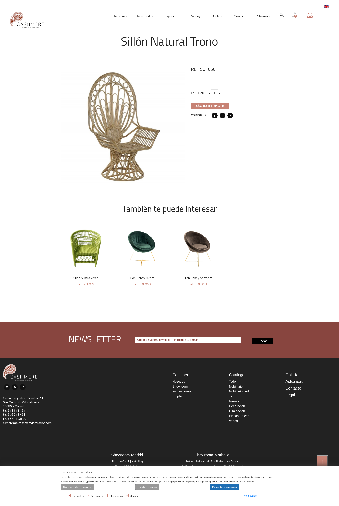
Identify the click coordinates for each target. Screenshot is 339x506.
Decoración (237, 406)
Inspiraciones (181, 391)
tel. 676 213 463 (14, 414)
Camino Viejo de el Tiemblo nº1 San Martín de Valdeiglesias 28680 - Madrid (23, 402)
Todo (232, 381)
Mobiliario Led (239, 391)
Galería (291, 375)
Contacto (293, 388)
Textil (232, 396)
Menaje (234, 401)
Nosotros (178, 381)
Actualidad (294, 381)
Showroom (180, 386)
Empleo (177, 396)
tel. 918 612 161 (14, 410)
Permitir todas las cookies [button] (224, 487)
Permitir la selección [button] (147, 487)
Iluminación (237, 411)
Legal (290, 395)
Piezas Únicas (239, 416)
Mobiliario (236, 386)
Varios (233, 421)
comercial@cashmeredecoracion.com (27, 422)
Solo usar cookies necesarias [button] (77, 487)
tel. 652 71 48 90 (14, 418)
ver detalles (250, 495)
